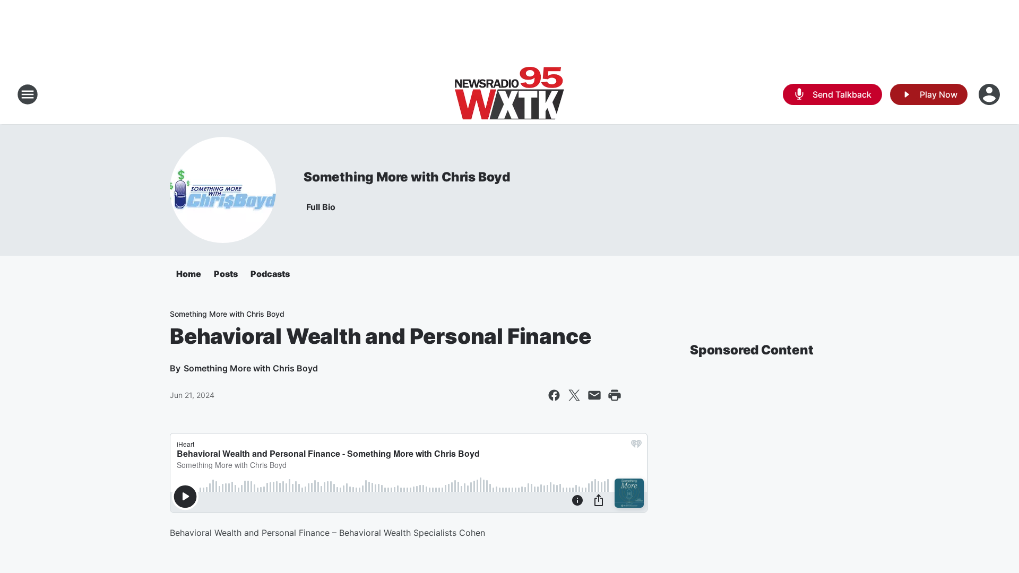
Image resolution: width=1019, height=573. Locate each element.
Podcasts (270, 273)
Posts (226, 273)
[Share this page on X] (574, 395)
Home (188, 273)
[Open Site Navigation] (27, 94)
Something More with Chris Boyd (407, 177)
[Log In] (990, 94)
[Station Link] (509, 94)
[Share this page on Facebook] (554, 395)
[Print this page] (614, 395)
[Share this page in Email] (594, 395)
